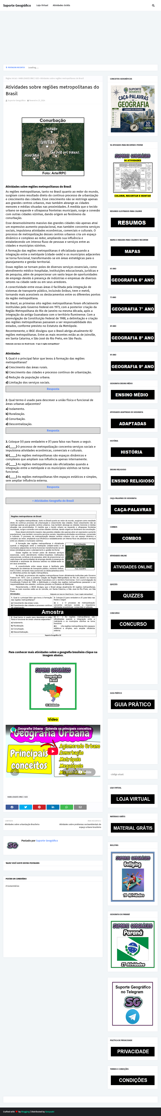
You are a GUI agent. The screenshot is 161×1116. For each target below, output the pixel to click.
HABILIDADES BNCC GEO (29, 78)
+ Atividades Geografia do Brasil (53, 501)
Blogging (25, 1112)
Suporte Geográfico (17, 5)
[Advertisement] (80, 38)
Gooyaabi (49, 1112)
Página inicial (11, 78)
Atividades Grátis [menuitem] (61, 5)
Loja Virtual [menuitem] (42, 5)
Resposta (53, 389)
